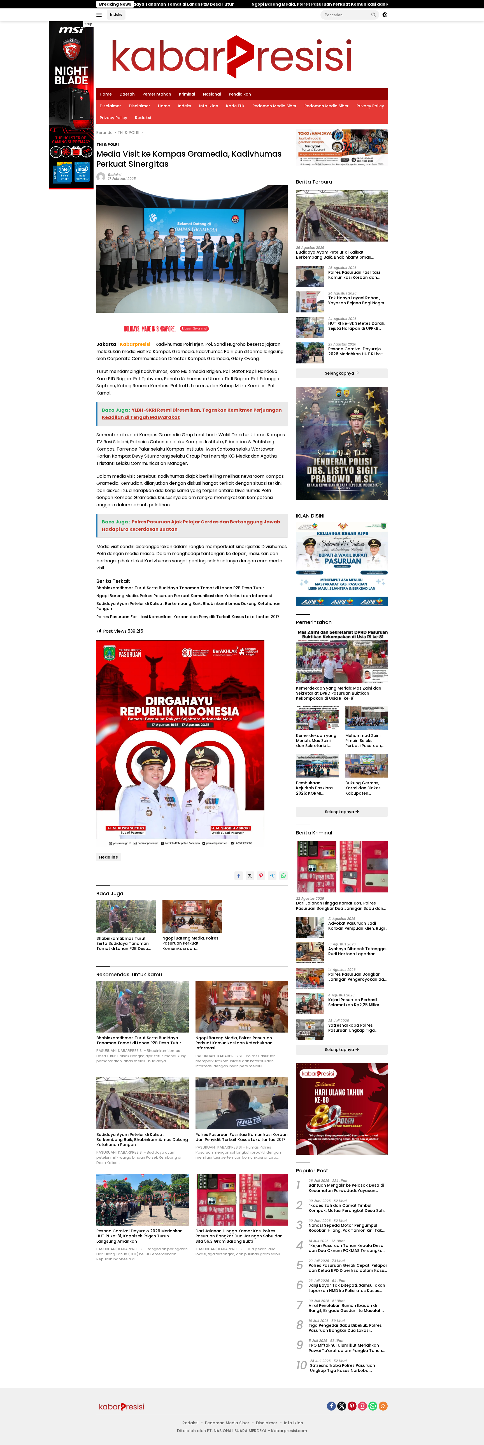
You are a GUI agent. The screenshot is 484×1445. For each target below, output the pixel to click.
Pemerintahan (157, 94)
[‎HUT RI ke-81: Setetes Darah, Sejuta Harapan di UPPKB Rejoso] (310, 327)
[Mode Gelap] (385, 15)
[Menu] (100, 15)
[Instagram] (362, 1406)
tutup (88, 24)
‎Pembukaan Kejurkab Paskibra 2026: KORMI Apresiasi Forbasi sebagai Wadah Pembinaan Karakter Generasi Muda (317, 788)
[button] (373, 14)
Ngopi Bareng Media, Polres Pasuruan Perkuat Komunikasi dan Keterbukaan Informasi (192, 4)
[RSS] (383, 1406)
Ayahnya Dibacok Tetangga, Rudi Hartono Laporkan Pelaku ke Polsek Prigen (357, 951)
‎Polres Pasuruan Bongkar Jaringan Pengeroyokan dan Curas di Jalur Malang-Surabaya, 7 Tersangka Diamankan (357, 977)
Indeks (116, 14)
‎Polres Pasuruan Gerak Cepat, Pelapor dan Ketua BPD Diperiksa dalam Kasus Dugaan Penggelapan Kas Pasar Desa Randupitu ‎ (348, 1268)
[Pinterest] (352, 1406)
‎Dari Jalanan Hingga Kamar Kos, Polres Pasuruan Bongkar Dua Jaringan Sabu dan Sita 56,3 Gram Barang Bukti (239, 1236)
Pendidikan (240, 94)
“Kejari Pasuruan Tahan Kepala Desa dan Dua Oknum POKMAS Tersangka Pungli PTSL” (346, 1248)
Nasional (212, 94)
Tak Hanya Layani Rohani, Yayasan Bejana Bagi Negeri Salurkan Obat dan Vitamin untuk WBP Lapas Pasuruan (356, 300)
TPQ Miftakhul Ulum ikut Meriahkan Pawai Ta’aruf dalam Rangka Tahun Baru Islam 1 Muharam (345, 1348)
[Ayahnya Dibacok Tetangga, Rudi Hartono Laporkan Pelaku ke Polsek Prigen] (310, 952)
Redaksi (143, 117)
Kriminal (187, 94)
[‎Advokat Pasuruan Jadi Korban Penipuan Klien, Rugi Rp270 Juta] (310, 927)
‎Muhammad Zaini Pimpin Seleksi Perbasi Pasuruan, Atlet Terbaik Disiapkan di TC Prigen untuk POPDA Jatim (365, 740)
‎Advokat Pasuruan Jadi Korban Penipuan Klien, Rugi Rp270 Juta (356, 926)
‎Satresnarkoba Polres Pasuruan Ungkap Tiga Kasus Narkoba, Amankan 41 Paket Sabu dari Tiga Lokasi (357, 1028)
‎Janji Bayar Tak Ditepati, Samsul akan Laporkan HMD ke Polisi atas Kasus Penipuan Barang (347, 1288)
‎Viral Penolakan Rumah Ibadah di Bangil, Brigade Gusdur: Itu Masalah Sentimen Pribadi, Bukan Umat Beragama (345, 1308)
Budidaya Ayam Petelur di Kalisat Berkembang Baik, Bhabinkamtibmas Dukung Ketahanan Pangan (188, 606)
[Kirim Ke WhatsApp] (283, 875)
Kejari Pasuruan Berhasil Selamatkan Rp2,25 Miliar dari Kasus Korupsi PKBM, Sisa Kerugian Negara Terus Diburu (356, 1002)
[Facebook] (331, 1406)
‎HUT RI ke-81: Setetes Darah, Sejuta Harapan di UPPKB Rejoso (356, 326)
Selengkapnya (340, 373)
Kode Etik (235, 106)
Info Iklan (208, 106)
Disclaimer (110, 106)
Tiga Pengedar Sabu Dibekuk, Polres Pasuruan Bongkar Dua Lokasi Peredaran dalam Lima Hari (345, 1328)
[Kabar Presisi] (231, 54)
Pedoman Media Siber (274, 106)
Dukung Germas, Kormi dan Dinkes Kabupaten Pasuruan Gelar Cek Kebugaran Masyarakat (365, 788)
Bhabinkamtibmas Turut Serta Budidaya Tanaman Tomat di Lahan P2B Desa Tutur (180, 587)
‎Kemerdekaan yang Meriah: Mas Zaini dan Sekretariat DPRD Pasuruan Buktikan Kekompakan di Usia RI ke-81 (338, 693)
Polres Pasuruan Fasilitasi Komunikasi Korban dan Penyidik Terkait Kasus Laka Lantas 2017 (188, 616)
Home (106, 94)
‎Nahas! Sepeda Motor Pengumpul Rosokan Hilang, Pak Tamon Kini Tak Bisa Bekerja (345, 1228)
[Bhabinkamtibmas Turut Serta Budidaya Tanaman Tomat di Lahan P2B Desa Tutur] (126, 916)
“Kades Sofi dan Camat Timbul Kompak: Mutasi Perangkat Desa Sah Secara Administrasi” (346, 1208)
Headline (108, 857)
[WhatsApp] (372, 1406)
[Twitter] (341, 1406)
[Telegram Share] (272, 875)
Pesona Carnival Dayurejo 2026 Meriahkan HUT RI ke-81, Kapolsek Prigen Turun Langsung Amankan (139, 1236)
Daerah (127, 94)
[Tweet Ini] (250, 875)
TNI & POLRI (107, 144)
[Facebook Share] (238, 875)
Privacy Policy (370, 106)
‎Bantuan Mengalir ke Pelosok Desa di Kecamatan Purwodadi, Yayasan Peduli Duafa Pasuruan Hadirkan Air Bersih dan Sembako (346, 1188)
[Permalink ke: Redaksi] (100, 176)
